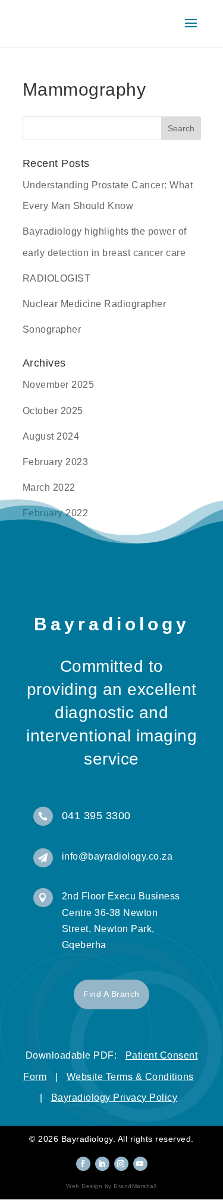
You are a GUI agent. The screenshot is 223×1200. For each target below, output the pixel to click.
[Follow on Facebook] (83, 1164)
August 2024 (51, 436)
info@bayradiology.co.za (117, 856)
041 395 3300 (96, 816)
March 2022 (49, 487)
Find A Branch (111, 994)
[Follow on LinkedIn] (102, 1164)
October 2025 (53, 411)
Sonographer (52, 329)
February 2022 (56, 513)
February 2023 (56, 462)
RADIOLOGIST (57, 278)
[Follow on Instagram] (121, 1164)
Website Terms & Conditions (130, 1077)
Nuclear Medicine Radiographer (95, 304)
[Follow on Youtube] (140, 1164)
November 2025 (59, 385)
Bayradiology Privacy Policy (114, 1097)
